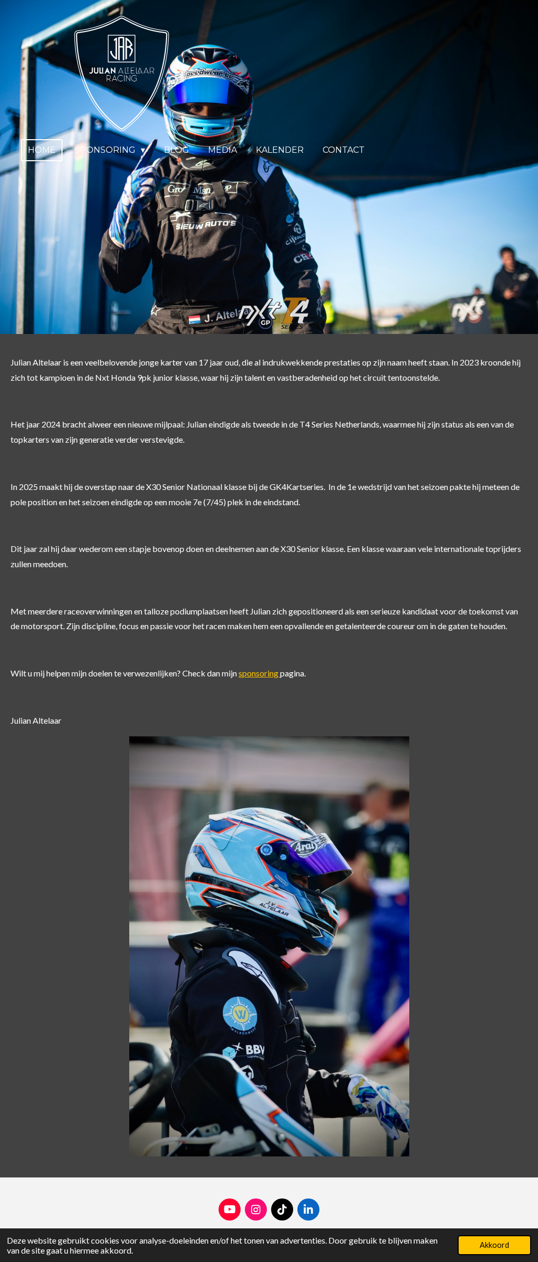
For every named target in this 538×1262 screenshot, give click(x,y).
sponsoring (259, 673)
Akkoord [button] (494, 1244)
